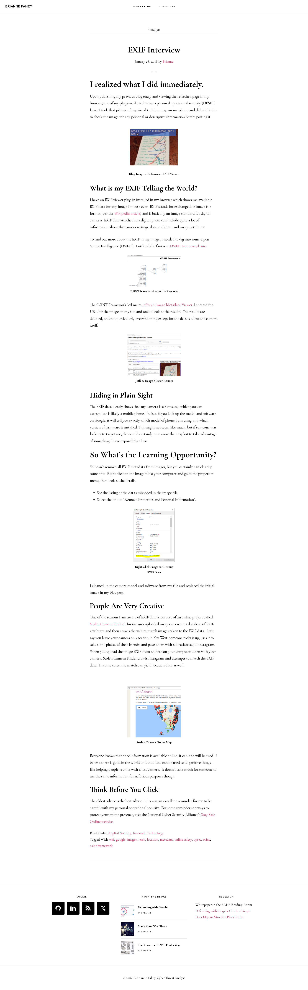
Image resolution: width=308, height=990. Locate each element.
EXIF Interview (154, 50)
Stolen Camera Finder (106, 624)
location (152, 839)
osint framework (101, 846)
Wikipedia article (127, 213)
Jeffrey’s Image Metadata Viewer (167, 305)
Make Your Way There (152, 926)
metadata (166, 839)
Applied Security (119, 833)
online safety (183, 839)
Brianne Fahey (18, 6)
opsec (197, 839)
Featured (139, 833)
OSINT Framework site (188, 246)
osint (206, 839)
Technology (155, 833)
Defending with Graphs (153, 907)
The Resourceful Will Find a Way (159, 945)
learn (141, 839)
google (120, 839)
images (132, 839)
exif (111, 839)
